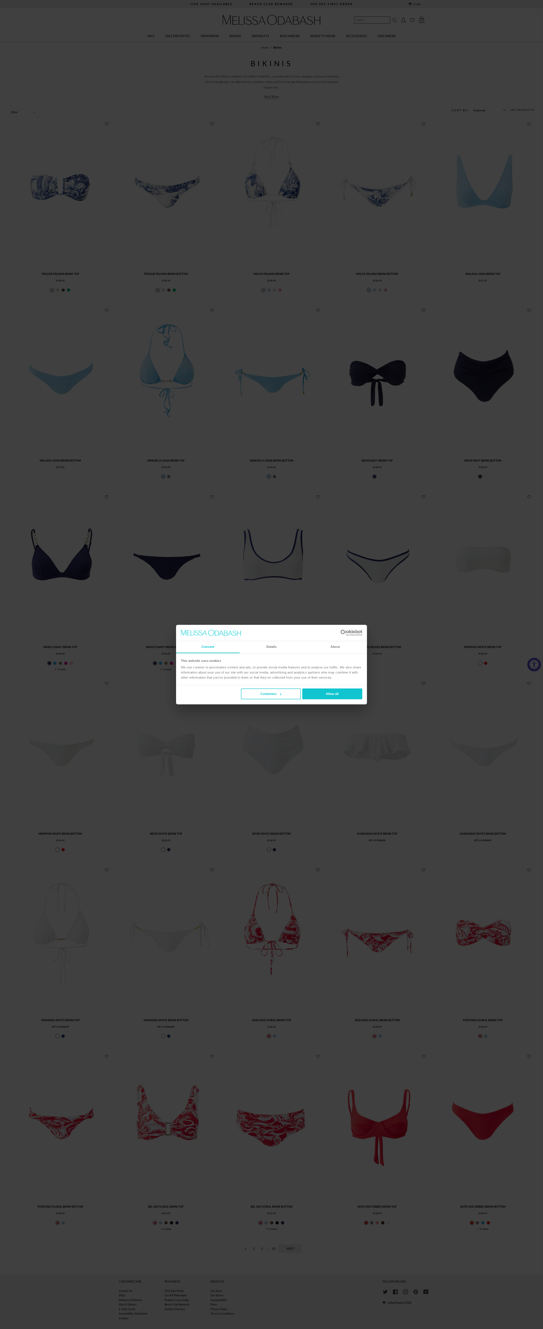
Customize (268, 694)
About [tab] (335, 647)
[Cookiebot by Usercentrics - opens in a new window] (343, 633)
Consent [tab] (208, 647)
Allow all (332, 694)
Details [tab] (271, 647)
